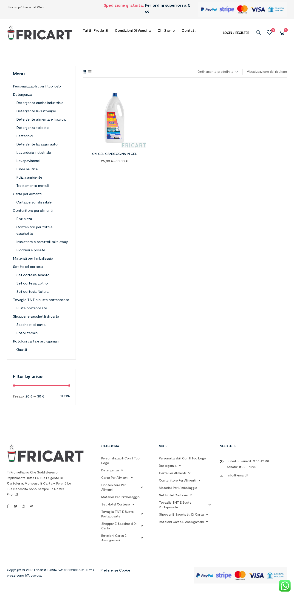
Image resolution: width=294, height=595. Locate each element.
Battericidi (24, 136)
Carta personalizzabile (34, 202)
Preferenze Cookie (115, 570)
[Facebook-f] (8, 506)
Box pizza (24, 218)
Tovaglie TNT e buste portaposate (41, 299)
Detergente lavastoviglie (36, 111)
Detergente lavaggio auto (37, 144)
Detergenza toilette (32, 127)
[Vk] (31, 506)
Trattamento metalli (32, 185)
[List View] (90, 71)
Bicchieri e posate (30, 250)
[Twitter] (15, 506)
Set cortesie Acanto (33, 275)
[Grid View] (84, 71)
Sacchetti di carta (30, 324)
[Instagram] (23, 506)
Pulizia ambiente (29, 177)
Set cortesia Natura (32, 291)
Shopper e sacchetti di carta (36, 316)
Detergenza (22, 94)
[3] (269, 32)
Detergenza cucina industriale (39, 102)
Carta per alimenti (27, 194)
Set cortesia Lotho (32, 283)
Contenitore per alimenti (33, 210)
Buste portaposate (31, 308)
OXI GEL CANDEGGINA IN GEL (114, 154)
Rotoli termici (27, 333)
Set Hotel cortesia (28, 266)
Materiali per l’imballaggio (33, 258)
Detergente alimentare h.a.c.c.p (41, 119)
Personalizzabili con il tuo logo (37, 86)
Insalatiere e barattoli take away (42, 241)
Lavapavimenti (28, 160)
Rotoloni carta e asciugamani (36, 341)
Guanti (21, 349)
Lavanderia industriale (33, 152)
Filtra (64, 396)
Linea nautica (27, 169)
